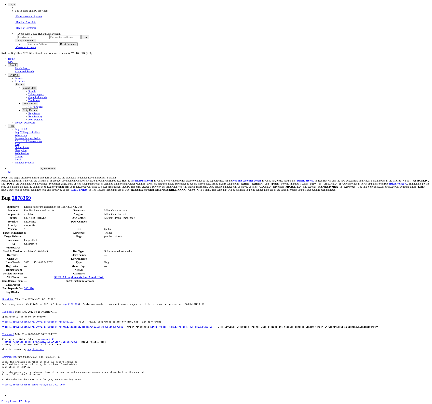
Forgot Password (25, 40)
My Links (13, 75)
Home (11, 58)
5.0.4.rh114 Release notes (28, 141)
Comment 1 (8, 311)
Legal (18, 159)
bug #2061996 (71, 304)
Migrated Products (24, 162)
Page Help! (21, 129)
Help (11, 126)
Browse (19, 78)
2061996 (29, 288)
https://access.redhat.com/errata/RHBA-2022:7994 (33, 384)
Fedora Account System (28, 16)
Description (8, 299)
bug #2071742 (36, 349)
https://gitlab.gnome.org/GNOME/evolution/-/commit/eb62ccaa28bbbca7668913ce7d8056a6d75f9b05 (62, 327)
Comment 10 (9, 356)
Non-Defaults (35, 119)
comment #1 (48, 339)
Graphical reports (37, 97)
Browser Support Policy (27, 138)
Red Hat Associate (25, 22)
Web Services (22, 153)
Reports (20, 84)
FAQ (17, 144)
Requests (19, 81)
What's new (21, 135)
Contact (19, 156)
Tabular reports (36, 94)
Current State (29, 88)
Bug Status (34, 113)
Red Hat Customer (25, 27)
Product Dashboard (25, 122)
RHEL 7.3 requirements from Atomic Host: (79, 277)
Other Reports (30, 103)
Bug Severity (35, 116)
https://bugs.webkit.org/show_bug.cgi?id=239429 (181, 327)
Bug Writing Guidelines (27, 132)
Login (12, 4)
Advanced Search (24, 71)
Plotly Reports (30, 110)
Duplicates (34, 100)
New (10, 61)
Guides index (22, 147)
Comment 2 (8, 334)
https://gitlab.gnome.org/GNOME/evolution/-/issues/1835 (38, 322)
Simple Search (22, 68)
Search (12, 65)
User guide (20, 150)
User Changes (35, 106)
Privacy (5, 401)
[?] (9, 171)
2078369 (21, 198)
